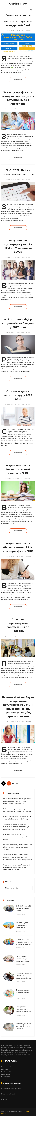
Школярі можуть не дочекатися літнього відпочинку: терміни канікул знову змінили (17, 847)
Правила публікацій (8, 1094)
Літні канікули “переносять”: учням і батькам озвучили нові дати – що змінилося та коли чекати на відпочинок (17, 857)
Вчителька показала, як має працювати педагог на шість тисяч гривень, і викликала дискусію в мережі (17, 801)
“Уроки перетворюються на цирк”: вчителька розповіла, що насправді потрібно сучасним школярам (16, 827)
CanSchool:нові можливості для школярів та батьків (23, 959)
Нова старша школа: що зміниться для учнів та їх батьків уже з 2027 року (17, 818)
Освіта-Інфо (18, 3)
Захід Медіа (5, 1074)
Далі (13, 783)
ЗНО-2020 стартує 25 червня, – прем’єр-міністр (23, 908)
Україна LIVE (6, 1067)
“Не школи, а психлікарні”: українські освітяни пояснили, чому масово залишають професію (16, 867)
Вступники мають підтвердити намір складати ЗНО (18, 469)
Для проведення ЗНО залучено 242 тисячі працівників (23, 1026)
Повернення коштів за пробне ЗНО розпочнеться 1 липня (24, 975)
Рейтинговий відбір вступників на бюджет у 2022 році (18, 323)
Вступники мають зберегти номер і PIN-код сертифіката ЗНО (17, 547)
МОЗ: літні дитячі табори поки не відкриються (22, 925)
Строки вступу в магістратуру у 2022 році (18, 395)
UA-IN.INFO (5, 1076)
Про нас (4, 1099)
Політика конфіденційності (11, 1088)
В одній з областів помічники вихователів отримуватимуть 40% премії (15, 837)
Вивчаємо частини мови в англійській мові (22, 992)
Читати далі (18, 79)
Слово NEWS (6, 1072)
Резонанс (5, 1069)
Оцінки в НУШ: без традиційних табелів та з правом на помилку (24, 942)
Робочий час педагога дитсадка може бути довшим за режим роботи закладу (17, 810)
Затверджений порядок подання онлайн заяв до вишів (24, 1009)
